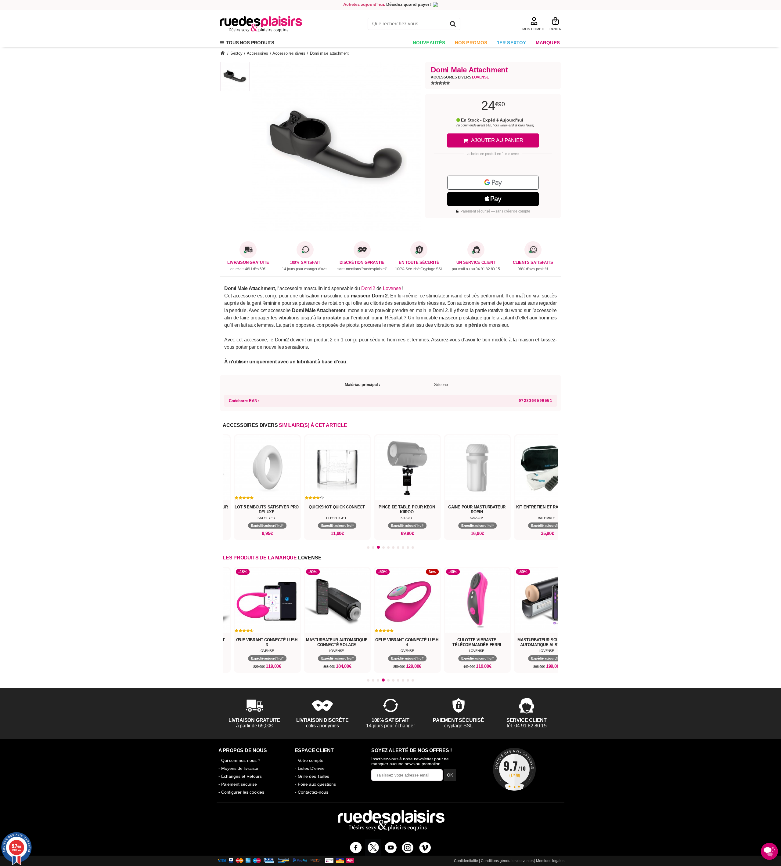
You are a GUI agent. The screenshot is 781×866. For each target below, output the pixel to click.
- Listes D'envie (310, 768)
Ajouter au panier (497, 140)
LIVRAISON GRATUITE (248, 262)
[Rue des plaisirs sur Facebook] (356, 847)
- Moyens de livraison (239, 768)
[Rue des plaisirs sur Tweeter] (373, 847)
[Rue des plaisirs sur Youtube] (391, 847)
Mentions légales (550, 861)
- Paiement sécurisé (237, 784)
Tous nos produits (249, 42)
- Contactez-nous (311, 792)
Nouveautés (429, 42)
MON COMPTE (533, 29)
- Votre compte (309, 760)
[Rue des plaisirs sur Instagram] (408, 847)
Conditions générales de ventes (507, 861)
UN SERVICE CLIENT (475, 262)
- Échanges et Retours (240, 776)
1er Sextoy (511, 42)
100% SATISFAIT (305, 262)
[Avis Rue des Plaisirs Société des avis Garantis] (514, 769)
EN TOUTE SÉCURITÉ (419, 262)
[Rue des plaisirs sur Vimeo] (425, 847)
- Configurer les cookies (241, 792)
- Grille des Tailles (312, 776)
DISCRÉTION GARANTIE (362, 262)
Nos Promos (471, 42)
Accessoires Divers (460, 77)
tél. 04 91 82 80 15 (527, 725)
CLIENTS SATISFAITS (533, 262)
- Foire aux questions (315, 784)
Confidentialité (466, 861)
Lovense (392, 288)
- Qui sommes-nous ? (239, 760)
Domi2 (368, 288)
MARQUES (548, 42)
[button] (368, 547)
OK (450, 775)
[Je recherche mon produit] (453, 25)
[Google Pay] (493, 183)
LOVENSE (310, 557)
